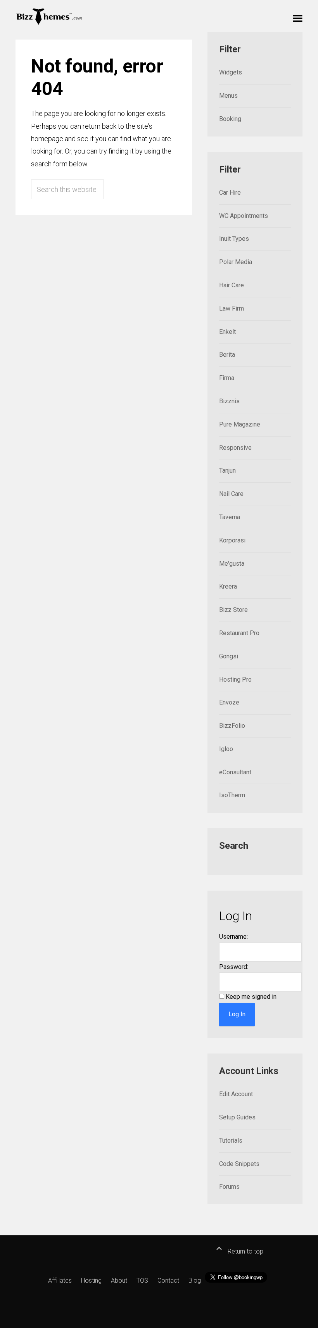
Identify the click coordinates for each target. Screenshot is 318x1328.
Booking (230, 119)
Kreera (228, 586)
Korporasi (232, 540)
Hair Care (231, 285)
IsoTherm (232, 795)
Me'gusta (231, 563)
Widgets (230, 72)
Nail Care (231, 493)
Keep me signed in (251, 996)
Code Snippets (239, 1163)
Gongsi (228, 656)
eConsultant (235, 772)
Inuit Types (234, 238)
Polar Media (235, 262)
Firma (226, 378)
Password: (233, 967)
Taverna (229, 517)
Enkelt (227, 331)
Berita (227, 354)
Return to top (244, 1251)
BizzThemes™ (49, 16)
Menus (228, 95)
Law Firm (231, 308)
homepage (47, 139)
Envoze (229, 702)
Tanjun (227, 470)
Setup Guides (237, 1117)
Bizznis (229, 401)
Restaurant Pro (239, 633)
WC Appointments (243, 215)
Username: (233, 936)
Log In (236, 1014)
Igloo (226, 749)
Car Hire (230, 192)
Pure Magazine (239, 424)
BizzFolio (232, 725)
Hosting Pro (235, 679)
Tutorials (230, 1140)
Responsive (235, 447)
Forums (229, 1186)
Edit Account (236, 1094)
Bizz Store (233, 609)
